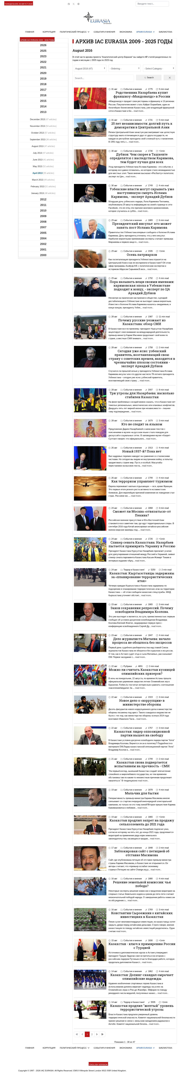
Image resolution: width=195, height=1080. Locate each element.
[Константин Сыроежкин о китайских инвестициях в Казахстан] (90, 919)
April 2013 (38, 173)
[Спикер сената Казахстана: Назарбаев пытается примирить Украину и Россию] (90, 549)
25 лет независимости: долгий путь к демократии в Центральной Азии (141, 125)
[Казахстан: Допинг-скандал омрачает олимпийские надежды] (90, 980)
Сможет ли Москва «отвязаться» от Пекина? (142, 513)
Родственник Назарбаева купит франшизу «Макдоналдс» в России (141, 94)
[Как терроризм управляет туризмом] (90, 488)
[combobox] (152, 4)
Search (150, 77)
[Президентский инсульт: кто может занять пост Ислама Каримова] (90, 229)
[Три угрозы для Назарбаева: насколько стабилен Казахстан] (90, 400)
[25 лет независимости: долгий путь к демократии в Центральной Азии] (90, 127)
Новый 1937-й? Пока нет (141, 451)
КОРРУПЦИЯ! (49, 32)
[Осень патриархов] (90, 259)
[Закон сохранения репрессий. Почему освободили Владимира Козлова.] (90, 612)
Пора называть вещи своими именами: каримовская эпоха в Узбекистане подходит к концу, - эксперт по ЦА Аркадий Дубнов (142, 287)
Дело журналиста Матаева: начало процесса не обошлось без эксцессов (142, 641)
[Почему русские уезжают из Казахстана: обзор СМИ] (90, 327)
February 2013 (38, 186)
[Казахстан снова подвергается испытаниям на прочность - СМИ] (90, 766)
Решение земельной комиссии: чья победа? (142, 884)
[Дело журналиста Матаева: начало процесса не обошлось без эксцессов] (90, 643)
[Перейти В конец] (102, 1034)
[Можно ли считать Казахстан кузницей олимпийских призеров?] (90, 675)
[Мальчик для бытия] (90, 797)
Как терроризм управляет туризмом (141, 481)
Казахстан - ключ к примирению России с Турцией (141, 946)
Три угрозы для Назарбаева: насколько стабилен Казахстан (142, 395)
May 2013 (38, 166)
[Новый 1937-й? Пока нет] (90, 458)
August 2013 (38, 146)
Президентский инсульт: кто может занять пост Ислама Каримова (141, 225)
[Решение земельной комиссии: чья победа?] (90, 886)
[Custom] (79, 4)
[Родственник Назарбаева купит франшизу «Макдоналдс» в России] (90, 98)
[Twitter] (74, 4)
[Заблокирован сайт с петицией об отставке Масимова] (90, 858)
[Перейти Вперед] (96, 1034)
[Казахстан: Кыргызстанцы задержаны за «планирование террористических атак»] (90, 577)
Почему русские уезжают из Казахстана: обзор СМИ (142, 322)
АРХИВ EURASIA (144, 32)
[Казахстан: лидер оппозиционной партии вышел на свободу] (90, 735)
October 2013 (37, 133)
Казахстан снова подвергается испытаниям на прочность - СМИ (142, 764)
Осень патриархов (142, 255)
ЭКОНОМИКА (125, 32)
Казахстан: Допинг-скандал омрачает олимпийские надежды (141, 977)
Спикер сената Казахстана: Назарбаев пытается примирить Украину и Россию (141, 544)
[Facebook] (69, 4)
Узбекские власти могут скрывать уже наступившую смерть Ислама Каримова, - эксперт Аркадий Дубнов (142, 193)
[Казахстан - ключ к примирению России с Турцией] (90, 950)
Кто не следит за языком (141, 424)
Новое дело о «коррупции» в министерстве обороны (142, 702)
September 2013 (38, 139)
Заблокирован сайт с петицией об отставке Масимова (141, 853)
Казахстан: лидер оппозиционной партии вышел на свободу (142, 733)
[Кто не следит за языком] (90, 428)
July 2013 (38, 153)
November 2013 (38, 126)
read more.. (139, 111)
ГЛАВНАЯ (29, 32)
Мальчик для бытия (142, 793)
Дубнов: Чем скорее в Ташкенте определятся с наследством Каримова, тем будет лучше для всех (142, 158)
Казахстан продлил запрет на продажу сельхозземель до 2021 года (141, 822)
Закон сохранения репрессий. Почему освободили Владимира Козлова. (141, 610)
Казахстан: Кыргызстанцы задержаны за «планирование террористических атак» (141, 577)
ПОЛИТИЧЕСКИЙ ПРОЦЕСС (73, 32)
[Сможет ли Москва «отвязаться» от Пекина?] (90, 518)
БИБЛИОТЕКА (165, 32)
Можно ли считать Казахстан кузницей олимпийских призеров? (142, 671)
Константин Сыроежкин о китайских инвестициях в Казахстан (142, 915)
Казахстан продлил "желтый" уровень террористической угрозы (142, 1007)
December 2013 (38, 119)
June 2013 (38, 159)
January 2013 (37, 193)
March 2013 (38, 180)
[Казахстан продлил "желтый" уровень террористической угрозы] (90, 1010)
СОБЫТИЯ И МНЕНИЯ (104, 32)
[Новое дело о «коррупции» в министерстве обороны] (90, 705)
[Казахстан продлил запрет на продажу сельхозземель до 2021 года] (90, 825)
